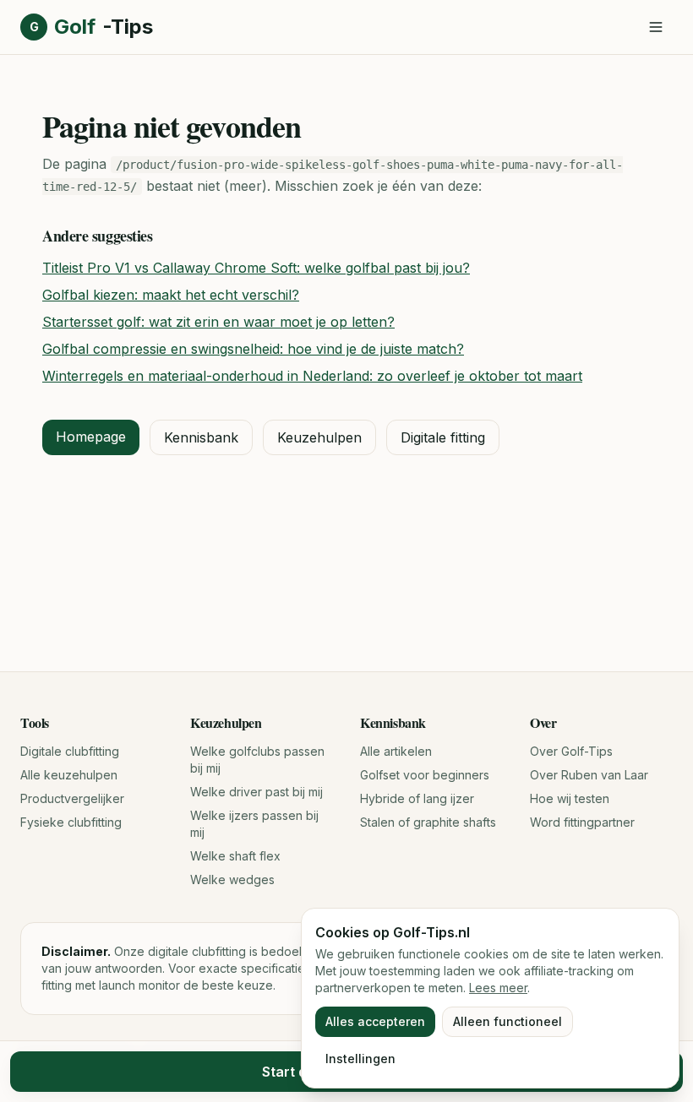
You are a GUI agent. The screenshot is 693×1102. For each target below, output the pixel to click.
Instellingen (360, 1058)
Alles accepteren (375, 1021)
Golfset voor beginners (424, 775)
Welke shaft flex (235, 856)
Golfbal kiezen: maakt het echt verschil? (170, 294)
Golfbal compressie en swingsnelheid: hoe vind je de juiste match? (253, 348)
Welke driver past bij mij (256, 791)
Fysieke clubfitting (71, 822)
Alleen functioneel (507, 1021)
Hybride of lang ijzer (417, 798)
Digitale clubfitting (69, 751)
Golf (91, 26)
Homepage (91, 436)
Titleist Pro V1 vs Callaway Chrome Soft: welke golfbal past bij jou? (256, 267)
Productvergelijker (72, 798)
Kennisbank (201, 437)
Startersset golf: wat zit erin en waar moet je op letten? (218, 321)
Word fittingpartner (582, 822)
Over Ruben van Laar (589, 775)
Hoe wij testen (569, 798)
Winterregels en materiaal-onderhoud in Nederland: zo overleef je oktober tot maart (312, 375)
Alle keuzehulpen (68, 775)
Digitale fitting (443, 437)
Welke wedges (232, 879)
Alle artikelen (396, 751)
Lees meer (498, 987)
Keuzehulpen (319, 437)
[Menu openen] (656, 27)
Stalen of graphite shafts (428, 822)
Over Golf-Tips (571, 751)
